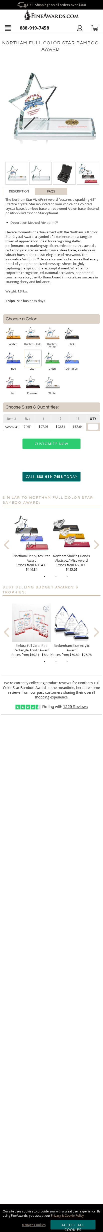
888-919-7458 (34, 28)
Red (13, 393)
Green (52, 368)
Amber (13, 344)
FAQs (51, 191)
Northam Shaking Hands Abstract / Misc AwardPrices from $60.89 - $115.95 (71, 563)
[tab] (19, 191)
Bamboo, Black (32, 344)
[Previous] (6, 545)
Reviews (75, 707)
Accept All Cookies (73, 1225)
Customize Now (51, 443)
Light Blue (72, 368)
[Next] (96, 545)
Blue (13, 368)
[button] (8, 28)
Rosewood (32, 393)
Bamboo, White (52, 345)
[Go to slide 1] (44, 576)
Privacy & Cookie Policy (67, 1215)
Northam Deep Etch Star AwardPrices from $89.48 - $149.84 (32, 563)
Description (19, 191)
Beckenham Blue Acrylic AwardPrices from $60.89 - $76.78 (72, 650)
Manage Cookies (34, 1225)
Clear (33, 368)
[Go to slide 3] (67, 576)
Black (71, 344)
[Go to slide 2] (56, 576)
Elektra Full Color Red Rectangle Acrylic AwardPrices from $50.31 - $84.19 (32, 650)
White (52, 393)
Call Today (51, 476)
